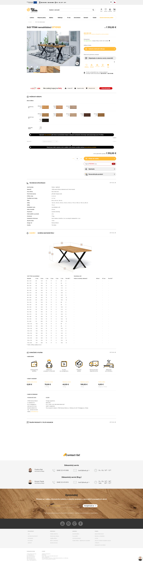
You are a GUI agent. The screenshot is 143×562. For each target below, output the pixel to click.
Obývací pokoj (41, 17)
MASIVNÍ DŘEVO (75, 533)
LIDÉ (29, 533)
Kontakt (86, 17)
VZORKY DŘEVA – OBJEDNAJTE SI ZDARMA (81, 540)
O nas (68, 17)
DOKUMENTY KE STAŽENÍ (100, 545)
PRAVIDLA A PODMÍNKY (100, 536)
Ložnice (32, 17)
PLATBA (96, 538)
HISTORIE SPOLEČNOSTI (33, 536)
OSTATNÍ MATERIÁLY (76, 538)
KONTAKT (30, 542)
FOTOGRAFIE (30, 538)
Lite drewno (77, 17)
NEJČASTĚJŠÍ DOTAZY (99, 533)
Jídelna (51, 17)
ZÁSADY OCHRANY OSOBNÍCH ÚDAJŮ (103, 540)
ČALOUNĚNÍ (75, 536)
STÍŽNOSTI (97, 542)
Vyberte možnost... (47, 141)
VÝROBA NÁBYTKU (54, 533)
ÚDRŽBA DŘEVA (53, 538)
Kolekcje (60, 17)
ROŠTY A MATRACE (54, 540)
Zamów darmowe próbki (106, 17)
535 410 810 (44, 2)
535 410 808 (51, 2)
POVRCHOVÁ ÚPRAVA (54, 536)
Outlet (94, 17)
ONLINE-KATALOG (53, 542)
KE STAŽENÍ (30, 540)
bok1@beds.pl (34, 411)
